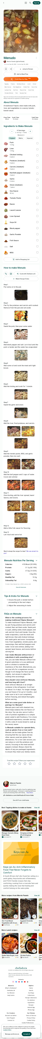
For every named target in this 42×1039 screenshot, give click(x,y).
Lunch (29, 84)
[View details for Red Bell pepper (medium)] (6, 174)
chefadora (21, 967)
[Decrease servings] (12, 131)
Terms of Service (31, 1015)
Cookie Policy (31, 1020)
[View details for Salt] (6, 246)
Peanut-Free (23, 90)
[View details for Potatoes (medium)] (6, 162)
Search (31, 990)
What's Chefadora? (11, 988)
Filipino (13, 84)
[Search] (30, 3)
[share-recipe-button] (11, 69)
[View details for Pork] (6, 143)
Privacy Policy (31, 1018)
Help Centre (10, 995)
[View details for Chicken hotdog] (6, 155)
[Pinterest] (19, 981)
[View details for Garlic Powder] (6, 234)
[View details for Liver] (6, 149)
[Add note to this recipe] (6, 274)
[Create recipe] (26, 3)
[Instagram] (13, 981)
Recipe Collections (31, 997)
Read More (30, 792)
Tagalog (7, 84)
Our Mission (10, 993)
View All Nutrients (21, 587)
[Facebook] (16, 981)
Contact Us (11, 1020)
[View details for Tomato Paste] (6, 198)
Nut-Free (15, 90)
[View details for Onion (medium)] (6, 186)
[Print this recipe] (11, 274)
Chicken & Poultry (9, 93)
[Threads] (28, 981)
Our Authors (31, 1000)
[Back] (4, 3)
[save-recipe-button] (6, 69)
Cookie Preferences (28, 1023)
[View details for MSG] (6, 252)
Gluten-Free (26, 87)
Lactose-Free (8, 90)
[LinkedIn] (22, 981)
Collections (31, 995)
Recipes (31, 1005)
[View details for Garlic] (6, 180)
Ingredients (31, 1002)
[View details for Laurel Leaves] (6, 210)
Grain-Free (31, 90)
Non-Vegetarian (17, 87)
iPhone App (31, 1010)
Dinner (34, 84)
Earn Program (11, 1018)
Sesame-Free (23, 93)
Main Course (8, 87)
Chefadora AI (11, 990)
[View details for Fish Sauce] (6, 240)
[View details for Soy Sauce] (6, 192)
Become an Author (11, 1015)
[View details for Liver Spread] (6, 216)
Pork (16, 93)
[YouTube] (25, 981)
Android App (31, 1007)
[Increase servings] (30, 131)
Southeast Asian (21, 84)
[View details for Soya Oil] (6, 222)
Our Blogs (31, 993)
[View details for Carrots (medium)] (6, 168)
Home (31, 988)
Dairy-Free (34, 87)
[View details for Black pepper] (6, 228)
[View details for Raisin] (6, 204)
